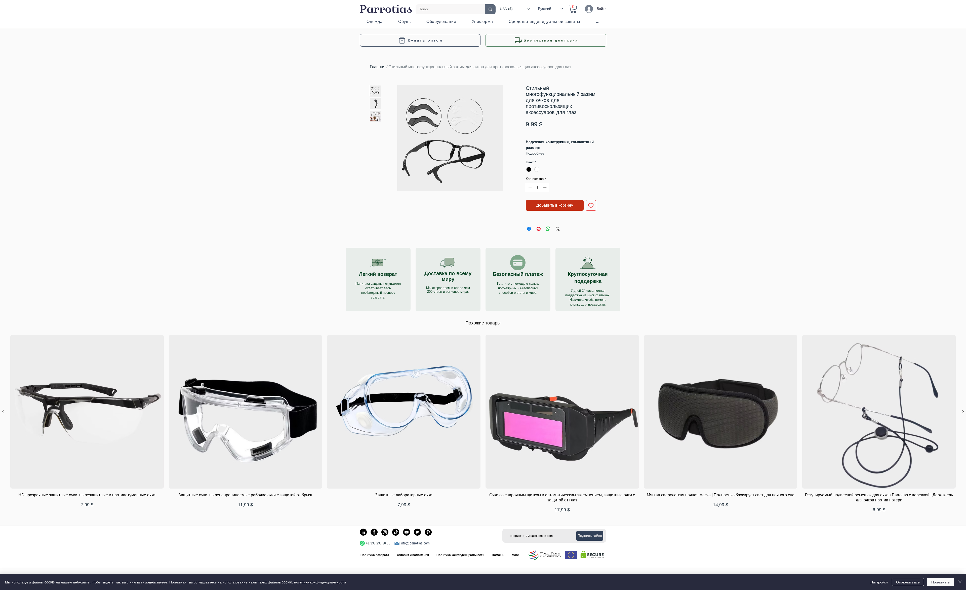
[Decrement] (530, 187)
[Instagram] (384, 532)
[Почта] (397, 543)
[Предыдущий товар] (3, 412)
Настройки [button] (879, 581)
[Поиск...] (490, 9)
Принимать (940, 581)
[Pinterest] (428, 532)
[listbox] (515, 9)
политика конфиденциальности (320, 581)
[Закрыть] (960, 582)
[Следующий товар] (963, 412)
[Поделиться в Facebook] (529, 229)
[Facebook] (374, 532)
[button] (515, 9)
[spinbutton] (537, 187)
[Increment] (545, 187)
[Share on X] (558, 229)
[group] (483, 424)
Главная (377, 67)
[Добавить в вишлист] (591, 205)
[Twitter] (417, 532)
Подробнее (535, 153)
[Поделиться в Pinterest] (539, 229)
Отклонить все (908, 581)
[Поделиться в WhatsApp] (548, 229)
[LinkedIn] (363, 532)
